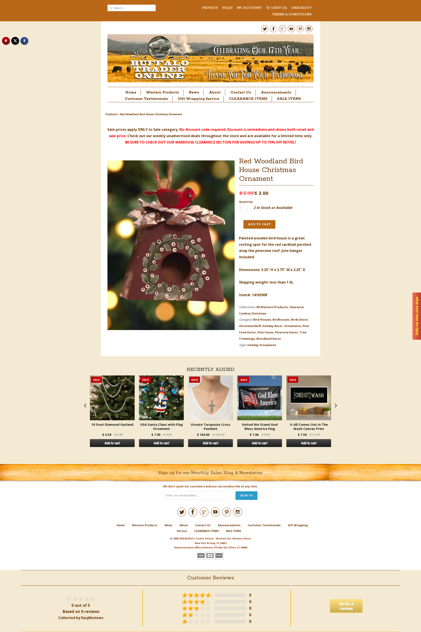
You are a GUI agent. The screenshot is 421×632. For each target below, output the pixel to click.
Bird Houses (262, 319)
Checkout (301, 8)
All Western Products (272, 307)
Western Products (162, 92)
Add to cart (112, 443)
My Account (249, 8)
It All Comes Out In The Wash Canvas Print (309, 426)
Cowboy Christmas (252, 313)
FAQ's (227, 8)
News (194, 92)
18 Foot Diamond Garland (112, 424)
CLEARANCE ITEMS (248, 99)
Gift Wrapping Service (198, 99)
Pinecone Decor (286, 332)
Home (130, 92)
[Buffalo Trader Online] (210, 59)
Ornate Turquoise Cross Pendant (210, 426)
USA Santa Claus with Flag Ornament (161, 426)
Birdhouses (281, 319)
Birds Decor (299, 319)
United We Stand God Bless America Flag (260, 426)
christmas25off (250, 326)
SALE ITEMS (289, 99)
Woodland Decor (268, 339)
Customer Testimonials (146, 99)
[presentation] (85, 405)
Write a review (346, 606)
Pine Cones (265, 332)
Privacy (210, 8)
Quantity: (246, 202)
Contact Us (240, 92)
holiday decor (272, 326)
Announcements (276, 92)
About (215, 92)
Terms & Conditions (291, 14)
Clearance (296, 307)
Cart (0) (279, 8)
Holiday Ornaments (261, 345)
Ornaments (292, 326)
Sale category (165, 129)
